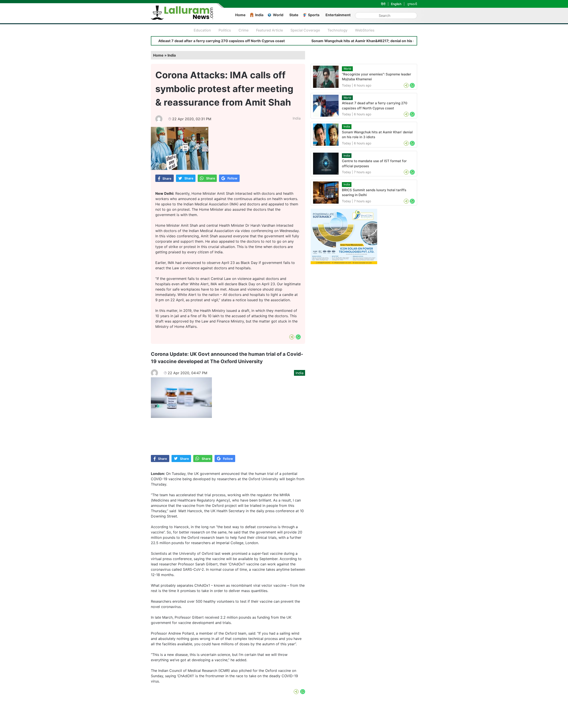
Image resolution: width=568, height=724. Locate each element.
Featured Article (269, 30)
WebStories (365, 30)
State (293, 15)
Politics (225, 30)
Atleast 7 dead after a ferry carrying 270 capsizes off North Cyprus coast (196, 41)
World (278, 15)
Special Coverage (305, 30)
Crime (243, 30)
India (259, 15)
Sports (314, 15)
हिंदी (383, 4)
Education (202, 30)
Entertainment (338, 15)
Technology (337, 30)
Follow (232, 178)
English (396, 4)
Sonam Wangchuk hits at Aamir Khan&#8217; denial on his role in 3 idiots (349, 41)
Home (240, 15)
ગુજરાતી (412, 4)
